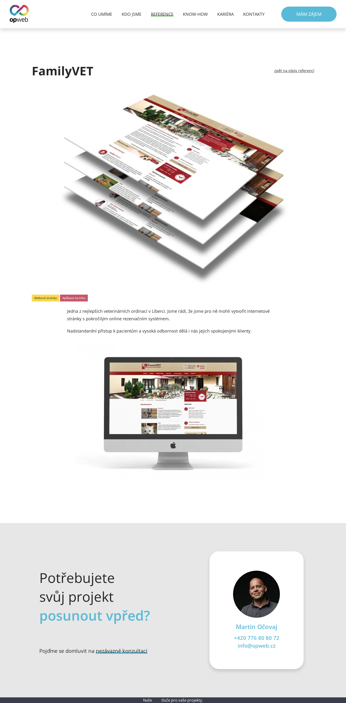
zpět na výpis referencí (294, 70)
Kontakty (254, 14)
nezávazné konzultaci (121, 650)
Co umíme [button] (101, 14)
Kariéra (225, 14)
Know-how (195, 14)
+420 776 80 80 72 (256, 638)
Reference (162, 14)
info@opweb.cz (257, 645)
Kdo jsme (131, 14)
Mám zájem (309, 14)
